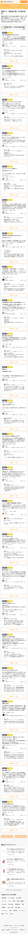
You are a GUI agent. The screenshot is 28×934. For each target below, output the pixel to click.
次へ (21, 836)
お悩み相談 (7, 8)
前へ (7, 836)
